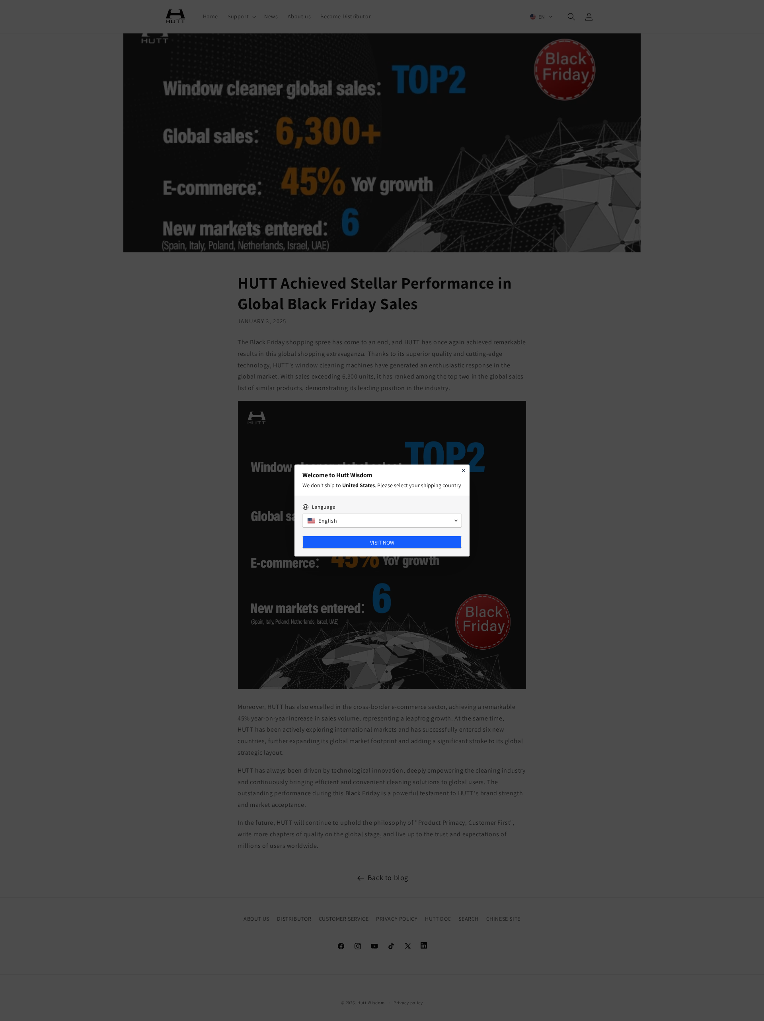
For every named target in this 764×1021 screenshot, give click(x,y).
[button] (382, 520)
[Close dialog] (463, 470)
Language (323, 507)
